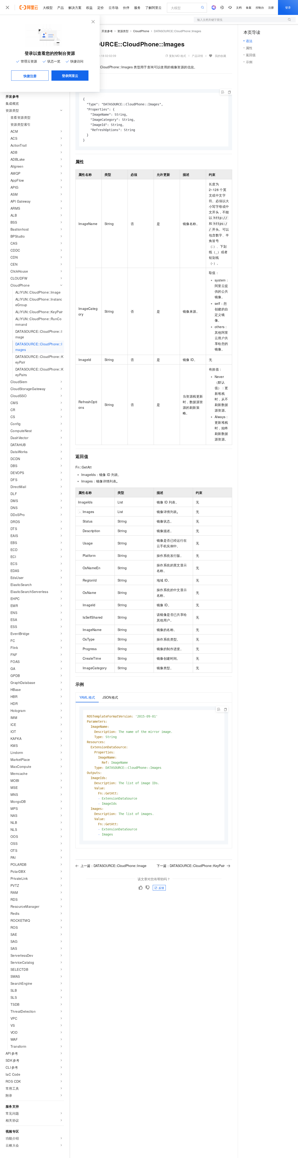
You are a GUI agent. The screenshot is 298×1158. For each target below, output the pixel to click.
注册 (271, 7)
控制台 (260, 7)
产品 (60, 7)
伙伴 (126, 7)
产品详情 (197, 56)
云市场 (113, 7)
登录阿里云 (70, 75)
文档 (239, 7)
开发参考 (107, 31)
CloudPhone (141, 31)
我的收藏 (220, 56)
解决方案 (74, 7)
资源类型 (123, 31)
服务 (137, 7)
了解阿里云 (153, 7)
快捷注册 (30, 75)
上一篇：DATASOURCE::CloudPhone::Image (113, 865)
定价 (100, 7)
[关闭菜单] (7, 7)
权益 (89, 7)
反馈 (161, 888)
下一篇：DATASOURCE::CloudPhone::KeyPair (191, 865)
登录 (288, 7)
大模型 (48, 7)
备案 (248, 7)
